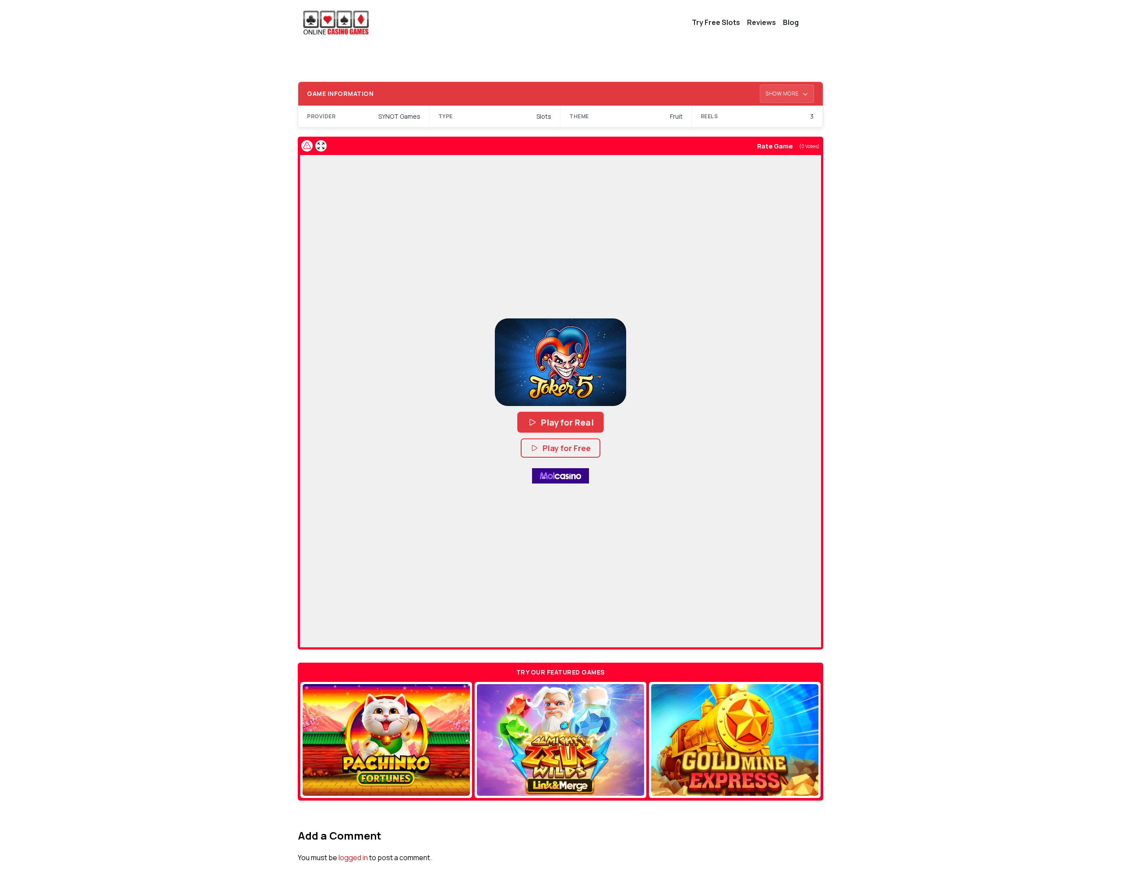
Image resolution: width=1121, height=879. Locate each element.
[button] (560, 362)
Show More (782, 93)
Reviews (761, 22)
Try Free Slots (716, 22)
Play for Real (567, 422)
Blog (791, 22)
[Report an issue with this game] (307, 146)
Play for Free (567, 448)
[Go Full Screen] (321, 146)
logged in (353, 857)
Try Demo (386, 740)
